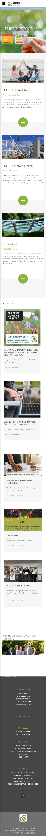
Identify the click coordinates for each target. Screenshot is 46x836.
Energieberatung (23, 29)
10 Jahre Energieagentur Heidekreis (23, 751)
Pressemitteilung (23, 735)
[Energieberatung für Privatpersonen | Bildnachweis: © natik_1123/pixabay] (23, 71)
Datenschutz (23, 757)
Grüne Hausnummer (23, 702)
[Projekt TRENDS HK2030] (7, 595)
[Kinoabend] (31, 540)
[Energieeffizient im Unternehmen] (23, 147)
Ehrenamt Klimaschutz (23, 705)
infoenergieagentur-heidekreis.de (23, 784)
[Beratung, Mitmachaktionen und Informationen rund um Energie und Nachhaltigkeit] (18, 362)
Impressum (23, 754)
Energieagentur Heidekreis (35, 8)
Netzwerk (9, 244)
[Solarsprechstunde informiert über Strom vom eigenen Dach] (35, 429)
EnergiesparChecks (23, 699)
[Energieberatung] (23, 122)
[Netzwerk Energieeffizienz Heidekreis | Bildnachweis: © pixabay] (23, 225)
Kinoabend (12, 535)
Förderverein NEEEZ (23, 748)
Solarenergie (23, 693)
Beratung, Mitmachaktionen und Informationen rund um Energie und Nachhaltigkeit (21, 352)
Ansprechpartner (23, 746)
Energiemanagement (17, 166)
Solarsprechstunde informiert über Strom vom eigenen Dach (20, 423)
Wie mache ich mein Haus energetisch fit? (19, 481)
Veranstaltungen (23, 732)
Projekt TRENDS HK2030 (18, 585)
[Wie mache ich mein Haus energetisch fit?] (21, 490)
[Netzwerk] (23, 279)
